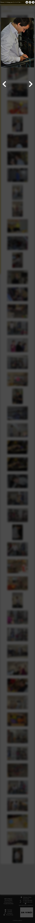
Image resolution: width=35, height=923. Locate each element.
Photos (2, 2)
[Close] (33, 2)
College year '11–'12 (11, 2)
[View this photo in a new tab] (30, 2)
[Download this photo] (27, 2)
